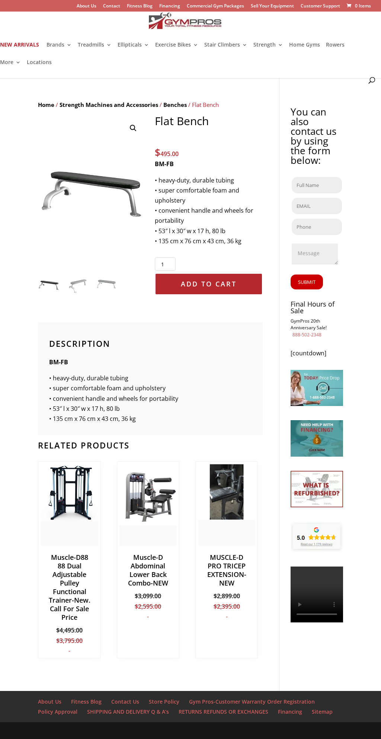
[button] (133, 128)
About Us (86, 6)
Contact (111, 6)
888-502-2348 (306, 335)
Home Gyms (304, 45)
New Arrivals (19, 45)
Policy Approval (57, 711)
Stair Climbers (222, 45)
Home (46, 104)
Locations (39, 63)
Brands (55, 45)
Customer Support (320, 6)
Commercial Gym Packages (215, 6)
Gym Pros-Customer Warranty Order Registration (252, 701)
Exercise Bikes (173, 45)
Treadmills (91, 45)
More (6, 63)
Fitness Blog (140, 6)
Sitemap (322, 711)
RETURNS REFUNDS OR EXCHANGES (223, 711)
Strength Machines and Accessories (109, 104)
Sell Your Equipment (272, 6)
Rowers (335, 45)
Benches (175, 104)
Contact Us (125, 701)
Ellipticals (130, 45)
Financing (169, 6)
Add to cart (209, 283)
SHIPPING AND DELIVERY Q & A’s (128, 711)
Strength (264, 45)
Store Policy (164, 701)
